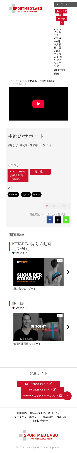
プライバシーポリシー (26, 416)
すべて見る (18, 252)
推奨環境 (48, 416)
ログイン (63, 20)
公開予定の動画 (60, 71)
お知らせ (61, 416)
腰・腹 (38, 171)
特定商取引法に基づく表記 (45, 413)
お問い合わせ (40, 420)
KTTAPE (13, 194)
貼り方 (26, 194)
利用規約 (22, 413)
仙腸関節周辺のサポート (27, 343)
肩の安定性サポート (24, 288)
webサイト (37, 383)
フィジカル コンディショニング (58, 60)
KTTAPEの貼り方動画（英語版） (58, 44)
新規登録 (63, 13)
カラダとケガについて (41, 395)
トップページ (15, 81)
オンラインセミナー (57, 32)
